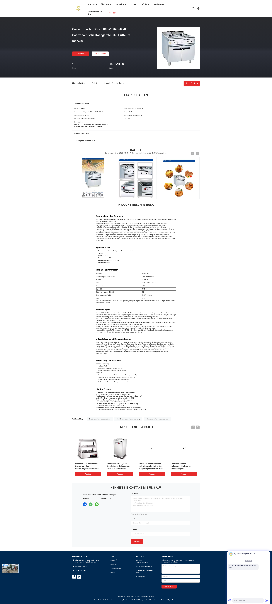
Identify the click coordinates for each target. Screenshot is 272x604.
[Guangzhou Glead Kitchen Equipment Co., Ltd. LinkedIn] (79, 577)
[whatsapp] (91, 504)
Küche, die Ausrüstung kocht (144, 566)
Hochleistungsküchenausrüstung (128, 419)
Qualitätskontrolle (115, 568)
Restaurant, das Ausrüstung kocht (144, 571)
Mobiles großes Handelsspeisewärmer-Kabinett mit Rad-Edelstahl (118, 466)
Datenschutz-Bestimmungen (145, 596)
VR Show (145, 4)
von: (133, 518)
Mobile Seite (130, 596)
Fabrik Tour (113, 564)
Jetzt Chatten (100, 54)
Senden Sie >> (169, 586)
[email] (85, 504)
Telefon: (134, 529)
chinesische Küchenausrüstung (157, 419)
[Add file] (229, 600)
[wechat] (97, 504)
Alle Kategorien (140, 576)
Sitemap (120, 596)
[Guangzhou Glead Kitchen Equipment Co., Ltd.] (78, 8)
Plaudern (80, 54)
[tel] (103, 504)
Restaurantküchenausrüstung (99, 419)
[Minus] (266, 554)
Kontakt (137, 541)
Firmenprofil (113, 560)
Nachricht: (135, 494)
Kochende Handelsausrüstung (142, 561)
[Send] (266, 600)
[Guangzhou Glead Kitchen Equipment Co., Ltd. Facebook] (74, 577)
